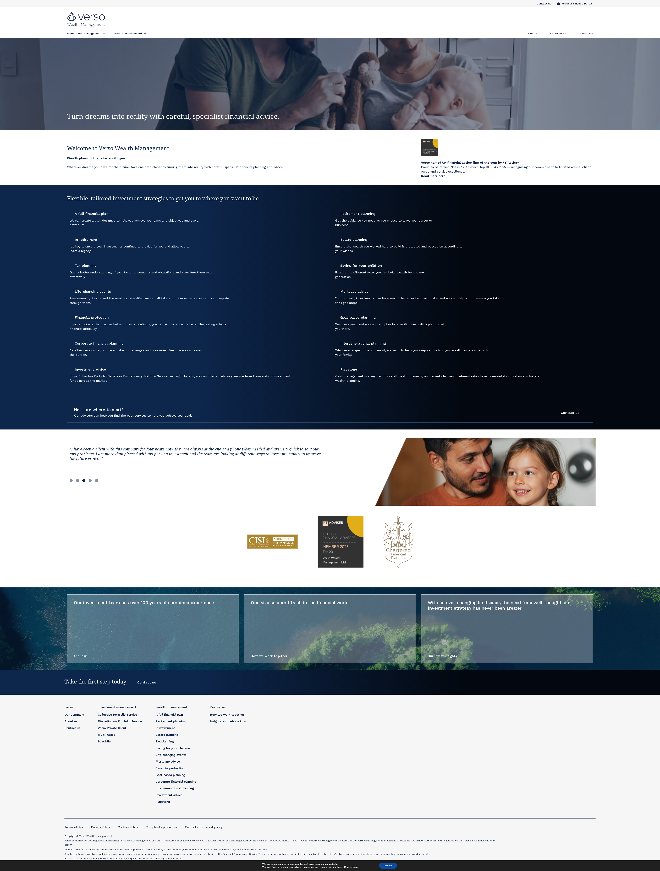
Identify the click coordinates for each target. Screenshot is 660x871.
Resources (218, 707)
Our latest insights (442, 656)
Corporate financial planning (176, 781)
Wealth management (171, 707)
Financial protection (170, 768)
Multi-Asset (106, 734)
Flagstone (163, 801)
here (442, 176)
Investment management (117, 707)
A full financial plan (169, 714)
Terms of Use (73, 827)
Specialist (105, 741)
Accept (388, 865)
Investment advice (169, 795)
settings (353, 867)
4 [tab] (90, 480)
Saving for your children (173, 748)
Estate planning (167, 734)
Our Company (74, 714)
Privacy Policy (100, 827)
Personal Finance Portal (576, 3)
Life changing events (171, 755)
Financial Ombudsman (235, 854)
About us (81, 656)
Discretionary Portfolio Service (120, 721)
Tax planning (165, 741)
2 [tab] (77, 480)
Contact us (544, 3)
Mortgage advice (168, 761)
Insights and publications (228, 721)
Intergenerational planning (175, 788)
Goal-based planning (170, 775)
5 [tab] (96, 480)
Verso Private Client (112, 728)
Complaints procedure (161, 827)
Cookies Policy (128, 827)
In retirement (165, 728)
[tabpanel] (197, 458)
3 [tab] (83, 480)
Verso (68, 707)
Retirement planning (170, 721)
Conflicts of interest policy (203, 827)
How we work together (269, 656)
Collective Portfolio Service (117, 714)
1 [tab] (71, 480)
